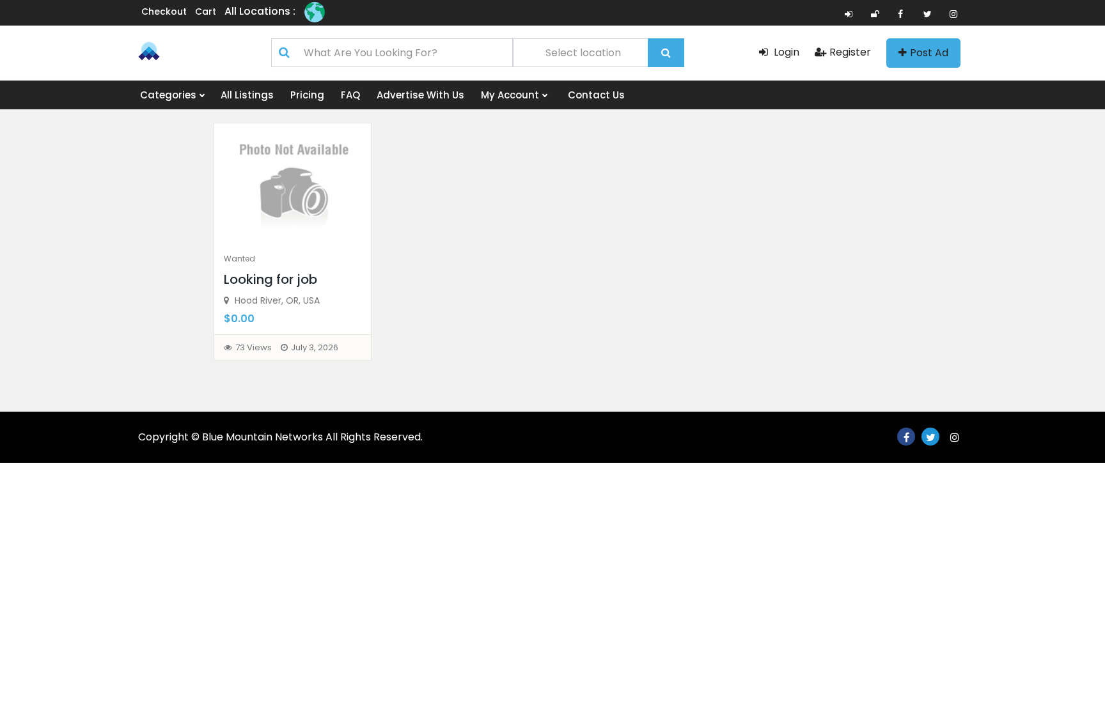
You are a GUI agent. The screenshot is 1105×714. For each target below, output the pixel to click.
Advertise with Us (420, 95)
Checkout (164, 11)
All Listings (247, 95)
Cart (205, 11)
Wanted (239, 258)
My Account (511, 95)
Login (785, 52)
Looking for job (270, 279)
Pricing (307, 95)
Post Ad (929, 52)
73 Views (253, 347)
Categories (169, 95)
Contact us (596, 95)
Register (850, 52)
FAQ (350, 95)
